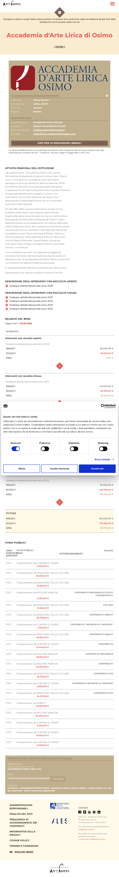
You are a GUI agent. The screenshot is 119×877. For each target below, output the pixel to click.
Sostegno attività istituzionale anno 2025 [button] (31, 297)
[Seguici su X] (84, 812)
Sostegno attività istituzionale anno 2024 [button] (31, 301)
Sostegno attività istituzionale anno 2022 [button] (31, 308)
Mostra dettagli (102, 459)
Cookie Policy (19, 840)
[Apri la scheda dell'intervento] (59, 366)
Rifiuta (21, 468)
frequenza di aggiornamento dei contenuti (23, 823)
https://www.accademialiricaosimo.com (54, 134)
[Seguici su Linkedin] (99, 812)
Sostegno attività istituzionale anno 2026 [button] (31, 285)
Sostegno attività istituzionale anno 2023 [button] (31, 305)
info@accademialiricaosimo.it (49, 130)
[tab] (59, 285)
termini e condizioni (24, 846)
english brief (24, 852)
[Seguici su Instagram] (94, 812)
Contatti (83, 807)
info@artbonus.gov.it (86, 829)
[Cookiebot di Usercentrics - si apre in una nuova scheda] (103, 406)
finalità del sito (21, 814)
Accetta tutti (97, 468)
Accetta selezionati (59, 468)
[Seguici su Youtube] (89, 812)
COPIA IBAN (57, 779)
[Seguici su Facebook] (79, 812)
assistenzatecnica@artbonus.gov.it (92, 839)
